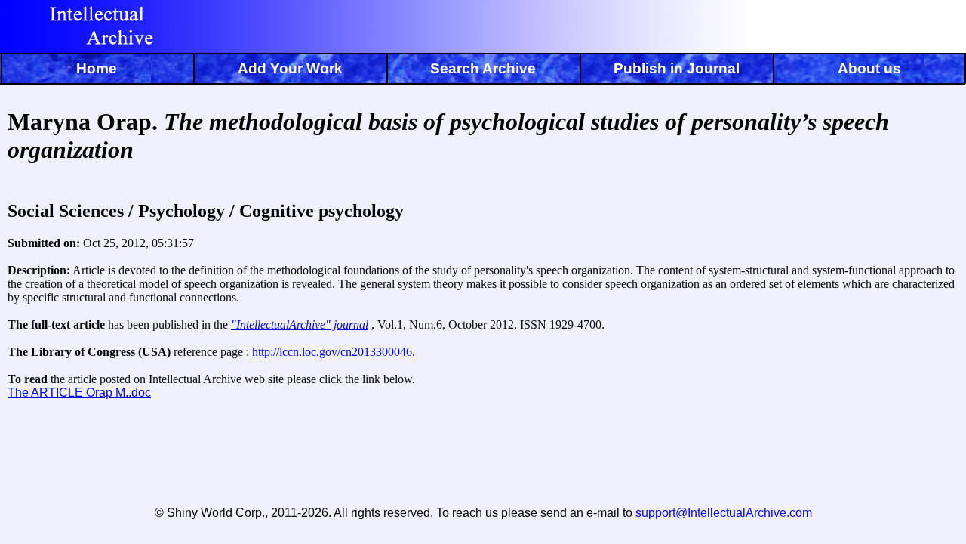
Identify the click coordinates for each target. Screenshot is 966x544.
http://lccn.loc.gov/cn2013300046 (332, 351)
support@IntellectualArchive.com (723, 512)
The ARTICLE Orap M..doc (79, 392)
